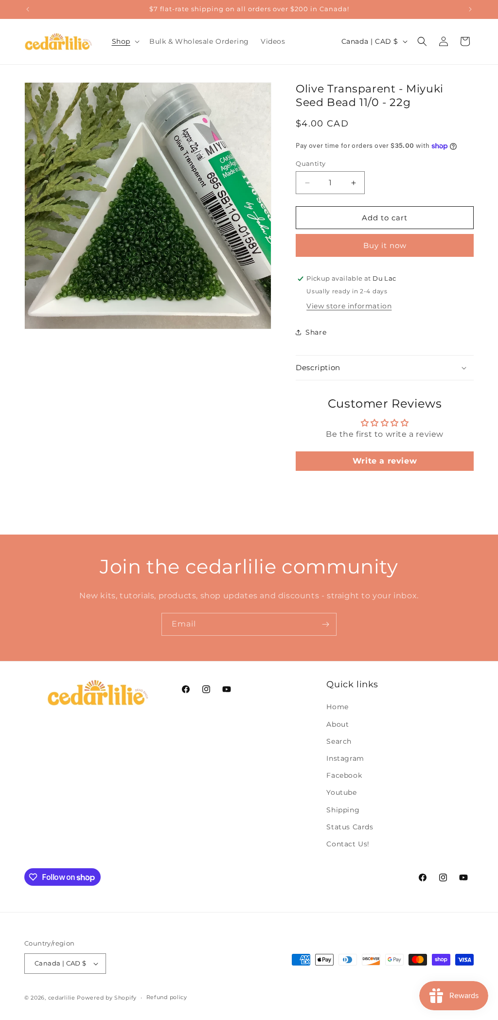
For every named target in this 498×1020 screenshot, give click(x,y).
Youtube (341, 792)
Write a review (385, 460)
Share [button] (315, 332)
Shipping (342, 809)
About (337, 724)
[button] (124, 41)
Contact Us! (348, 844)
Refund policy (166, 997)
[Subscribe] (325, 624)
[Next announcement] (470, 9)
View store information (348, 306)
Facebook (344, 775)
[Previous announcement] (27, 9)
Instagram (345, 758)
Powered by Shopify (107, 997)
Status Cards (349, 827)
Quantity (310, 163)
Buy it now (385, 245)
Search (339, 741)
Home (337, 706)
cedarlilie (61, 997)
